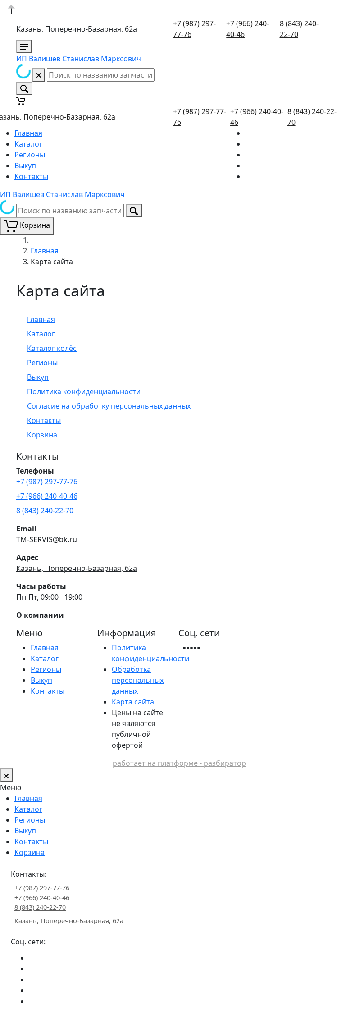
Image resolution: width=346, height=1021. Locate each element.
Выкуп (25, 165)
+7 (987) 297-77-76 (46, 482)
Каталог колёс (52, 348)
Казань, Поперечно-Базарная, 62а (76, 29)
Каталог (28, 144)
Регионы (29, 155)
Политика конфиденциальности (84, 391)
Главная (28, 133)
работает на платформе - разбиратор (179, 763)
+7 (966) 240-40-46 (46, 496)
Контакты (31, 176)
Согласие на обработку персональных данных (109, 406)
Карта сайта (133, 702)
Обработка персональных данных (138, 680)
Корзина (42, 435)
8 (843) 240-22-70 (44, 510)
